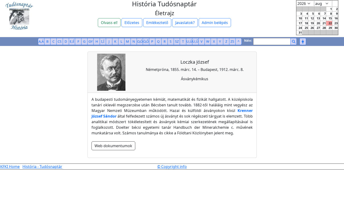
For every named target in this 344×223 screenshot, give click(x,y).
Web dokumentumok (113, 145)
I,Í (102, 41)
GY (90, 41)
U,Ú (189, 41)
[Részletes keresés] (303, 41)
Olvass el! (109, 22)
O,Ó (140, 41)
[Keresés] (293, 41)
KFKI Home (10, 166)
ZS (232, 41)
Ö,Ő (146, 41)
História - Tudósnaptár (42, 166)
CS (60, 41)
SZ (177, 41)
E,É (72, 41)
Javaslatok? (185, 22)
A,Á (41, 41)
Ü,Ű (195, 41)
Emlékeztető (157, 22)
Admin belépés (215, 22)
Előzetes (131, 22)
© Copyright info (172, 166)
